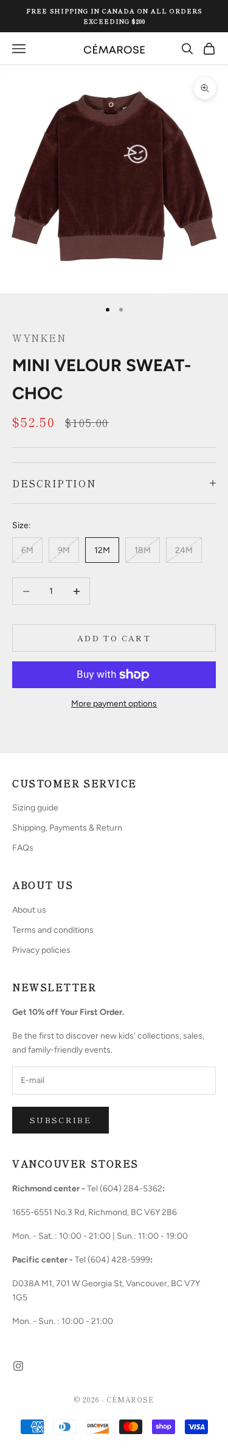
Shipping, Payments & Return (67, 828)
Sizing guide (35, 808)
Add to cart (114, 638)
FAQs (22, 848)
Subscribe (60, 1120)
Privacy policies (41, 950)
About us (29, 910)
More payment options (114, 703)
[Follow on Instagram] (18, 1366)
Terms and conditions (53, 930)
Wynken (39, 337)
